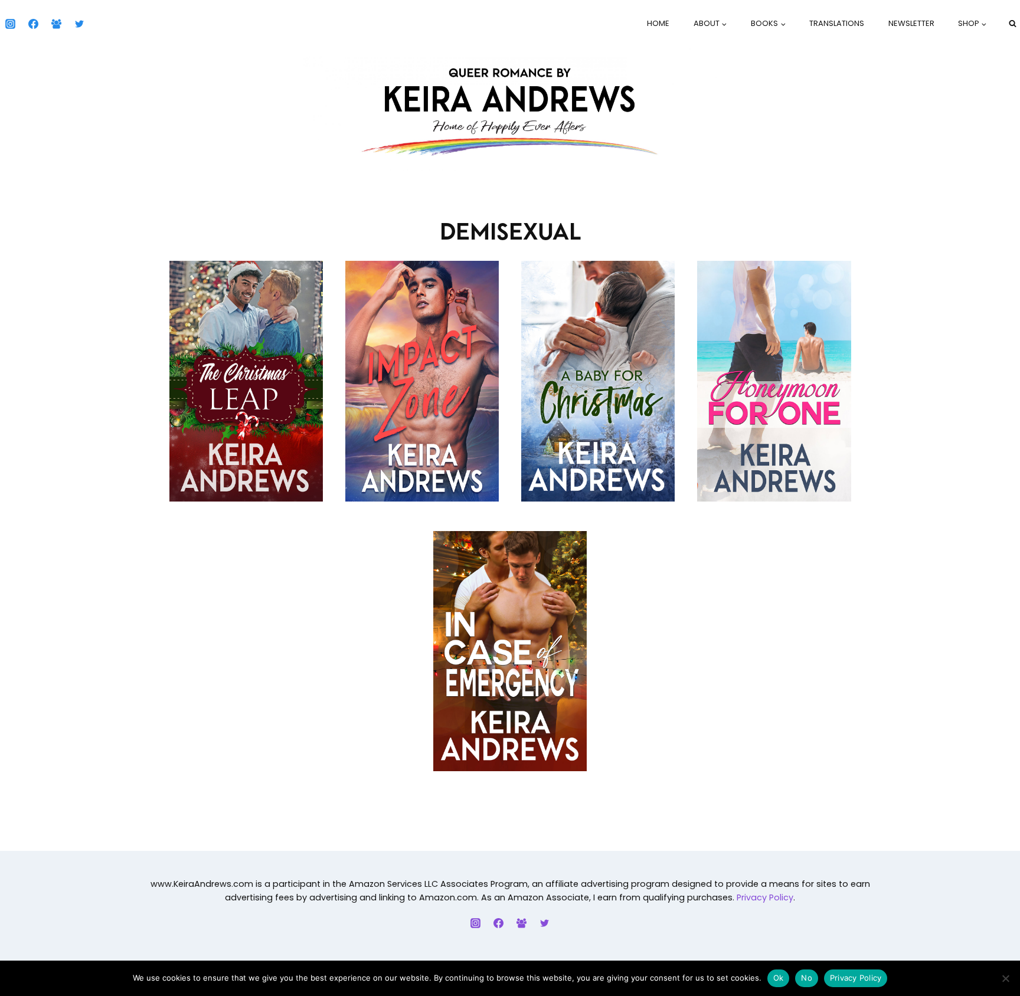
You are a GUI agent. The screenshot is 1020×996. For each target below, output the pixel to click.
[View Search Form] (1012, 23)
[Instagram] (10, 24)
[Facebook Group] (56, 24)
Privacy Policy (765, 897)
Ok (778, 977)
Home (658, 23)
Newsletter (911, 23)
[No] (1005, 978)
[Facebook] (33, 24)
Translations (836, 23)
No (806, 977)
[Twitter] (79, 24)
